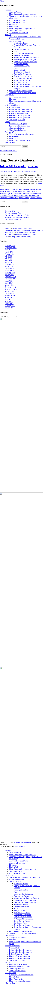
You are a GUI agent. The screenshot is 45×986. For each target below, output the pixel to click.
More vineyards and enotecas (19, 140)
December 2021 (10, 268)
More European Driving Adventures (22, 14)
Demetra (25, 189)
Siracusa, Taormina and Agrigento (17, 217)
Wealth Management (12, 230)
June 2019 (8, 281)
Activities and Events (12, 105)
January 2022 (9, 266)
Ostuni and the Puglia (22, 66)
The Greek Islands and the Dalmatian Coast (25, 37)
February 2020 (10, 273)
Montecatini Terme (21, 43)
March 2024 (9, 252)
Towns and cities (15, 41)
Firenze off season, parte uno (19, 115)
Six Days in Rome (20, 82)
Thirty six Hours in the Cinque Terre (22, 93)
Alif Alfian (8, 234)
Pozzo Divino (34, 196)
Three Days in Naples (22, 84)
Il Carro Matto (14, 107)
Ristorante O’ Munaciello (9, 198)
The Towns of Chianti (22, 72)
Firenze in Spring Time (13, 213)
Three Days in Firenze (22, 80)
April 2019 (9, 283)
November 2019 (10, 279)
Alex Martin (9, 232)
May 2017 (8, 300)
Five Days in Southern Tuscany (20, 91)
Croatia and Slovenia (16, 39)
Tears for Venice (15, 12)
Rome (16, 68)
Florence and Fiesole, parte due (25, 62)
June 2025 (8, 250)
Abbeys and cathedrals (17, 97)
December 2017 (10, 293)
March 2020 (9, 271)
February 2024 (10, 254)
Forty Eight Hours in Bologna (25, 60)
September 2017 (10, 295)
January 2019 (9, 285)
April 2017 (9, 302)
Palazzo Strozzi (35, 194)
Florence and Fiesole (21, 55)
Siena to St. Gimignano (22, 74)
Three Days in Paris (16, 128)
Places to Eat (14, 136)
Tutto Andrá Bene (15, 31)
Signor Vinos (24, 198)
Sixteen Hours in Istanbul (23, 76)
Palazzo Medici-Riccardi (20, 194)
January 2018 (9, 291)
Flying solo (13, 24)
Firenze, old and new (21, 49)
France (7, 122)
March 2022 (9, 262)
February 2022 (10, 264)
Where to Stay (10, 142)
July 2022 (8, 258)
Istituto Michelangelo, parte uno (20, 109)
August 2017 (9, 297)
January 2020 (9, 275)
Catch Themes (19, 847)
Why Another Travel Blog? (22, 228)
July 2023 (8, 256)
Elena (7, 237)
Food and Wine (10, 132)
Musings (8, 10)
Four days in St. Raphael (18, 124)
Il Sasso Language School (18, 113)
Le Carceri (27, 191)
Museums (12, 99)
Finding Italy (14, 26)
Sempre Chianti (19, 70)
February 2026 (10, 246)
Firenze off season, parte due (19, 118)
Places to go (9, 35)
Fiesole (32, 189)
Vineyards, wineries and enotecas (21, 134)
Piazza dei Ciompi (6, 196)
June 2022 (8, 260)
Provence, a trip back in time (19, 126)
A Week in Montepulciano (23, 78)
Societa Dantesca (36, 198)
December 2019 (10, 277)
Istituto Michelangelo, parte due (20, 111)
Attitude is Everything (17, 22)
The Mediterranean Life (8, 151)
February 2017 (10, 306)
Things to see (9, 95)
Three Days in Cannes (17, 130)
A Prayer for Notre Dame (18, 20)
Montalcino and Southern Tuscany (26, 57)
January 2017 (9, 308)
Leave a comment (30, 171)
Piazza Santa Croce (21, 196)
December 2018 (10, 287)
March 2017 (9, 304)
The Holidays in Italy (17, 120)
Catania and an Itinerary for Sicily (17, 215)
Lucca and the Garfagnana (23, 53)
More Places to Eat (16, 138)
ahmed (7, 228)
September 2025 (10, 248)
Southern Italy (10, 211)
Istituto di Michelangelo (13, 191)
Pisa (15, 51)
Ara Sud (18, 189)
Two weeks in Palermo (13, 219)
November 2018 (10, 289)
